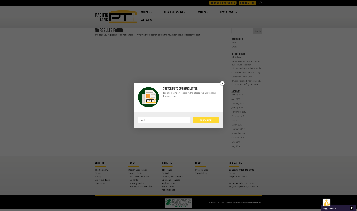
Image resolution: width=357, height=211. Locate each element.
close (351, 208)
